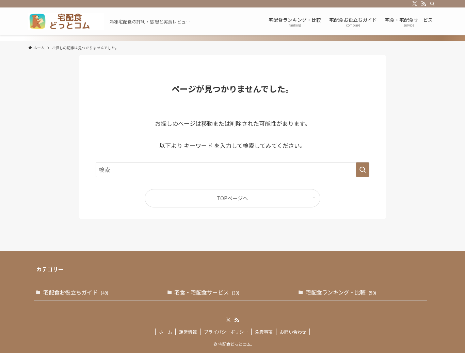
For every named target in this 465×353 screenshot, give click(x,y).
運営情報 (188, 332)
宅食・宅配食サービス (206, 292)
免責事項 (264, 332)
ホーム (165, 332)
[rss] (423, 3)
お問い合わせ (293, 332)
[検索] (432, 3)
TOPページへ (232, 198)
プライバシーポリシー (226, 332)
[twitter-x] (414, 3)
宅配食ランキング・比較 (341, 292)
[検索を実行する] (362, 169)
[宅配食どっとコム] (66, 21)
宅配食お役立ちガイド (75, 292)
